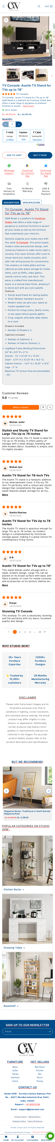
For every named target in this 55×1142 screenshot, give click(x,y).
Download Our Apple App (45, 173)
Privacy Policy (20, 1117)
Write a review (20, 407)
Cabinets (15, 1077)
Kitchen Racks (12, 889)
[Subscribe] (50, 1031)
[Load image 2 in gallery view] (27, 75)
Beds (15, 1067)
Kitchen (40, 1070)
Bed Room (40, 1067)
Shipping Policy (19, 1121)
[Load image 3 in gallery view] (41, 75)
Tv (17, 242)
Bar (40, 1074)
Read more (28, 106)
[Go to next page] (45, 632)
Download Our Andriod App (27, 173)
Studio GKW (22, 1128)
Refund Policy (34, 1117)
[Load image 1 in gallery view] (13, 75)
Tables (15, 1074)
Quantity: (7, 119)
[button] (3, 6)
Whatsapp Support (9, 172)
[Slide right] (52, 76)
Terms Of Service (35, 1121)
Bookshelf (10, 1006)
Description (11, 202)
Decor (40, 1077)
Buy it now (40, 155)
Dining (40, 1081)
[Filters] (43, 407)
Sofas (15, 1070)
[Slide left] (3, 76)
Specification (31, 202)
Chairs (15, 1081)
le (27, 242)
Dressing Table (13, 947)
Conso (22, 242)
